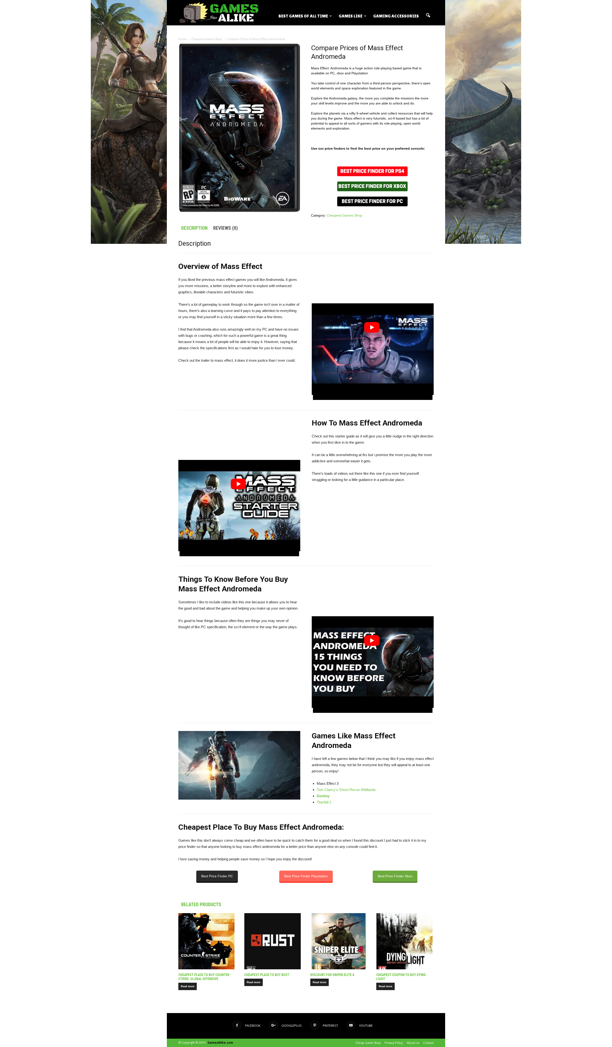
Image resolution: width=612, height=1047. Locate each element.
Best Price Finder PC (217, 876)
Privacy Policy (394, 1043)
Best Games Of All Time (303, 15)
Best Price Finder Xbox (395, 876)
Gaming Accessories (396, 15)
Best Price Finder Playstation (306, 876)
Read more (187, 986)
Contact (428, 1043)
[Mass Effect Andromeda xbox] (372, 186)
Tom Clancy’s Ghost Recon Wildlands (346, 790)
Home (182, 39)
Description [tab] (194, 228)
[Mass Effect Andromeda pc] (372, 205)
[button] (428, 15)
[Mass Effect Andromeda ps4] (372, 171)
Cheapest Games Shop (206, 39)
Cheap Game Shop (368, 1043)
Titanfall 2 (324, 802)
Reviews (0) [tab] (225, 228)
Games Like (350, 15)
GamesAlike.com (220, 1043)
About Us (413, 1043)
